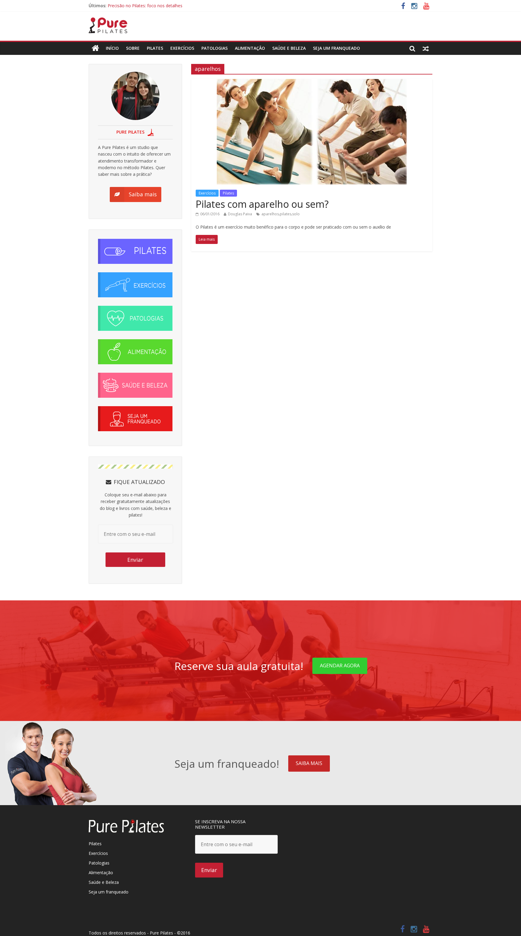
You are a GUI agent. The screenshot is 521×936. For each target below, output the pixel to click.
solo (296, 214)
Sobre (133, 48)
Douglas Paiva (240, 214)
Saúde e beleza (289, 48)
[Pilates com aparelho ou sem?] (312, 82)
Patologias (214, 48)
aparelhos (270, 214)
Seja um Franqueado (336, 48)
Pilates (155, 48)
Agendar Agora (340, 665)
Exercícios (182, 48)
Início (112, 48)
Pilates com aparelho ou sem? (262, 204)
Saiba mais (309, 763)
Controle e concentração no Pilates (142, 5)
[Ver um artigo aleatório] (425, 48)
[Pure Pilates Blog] (108, 21)
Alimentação (250, 48)
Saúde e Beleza (104, 882)
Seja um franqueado (108, 892)
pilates (285, 214)
